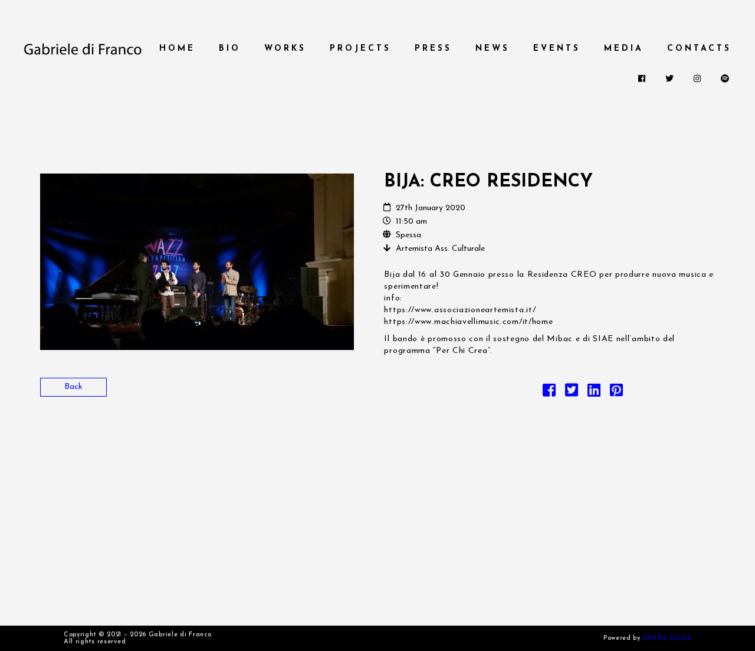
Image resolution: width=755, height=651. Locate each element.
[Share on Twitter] (571, 393)
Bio (230, 48)
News (492, 48)
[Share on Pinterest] (616, 393)
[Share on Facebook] (549, 393)
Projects (360, 48)
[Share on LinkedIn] (594, 393)
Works (285, 48)
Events (556, 48)
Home (177, 48)
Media (624, 48)
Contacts (699, 48)
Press (433, 48)
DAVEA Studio (667, 638)
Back (73, 386)
